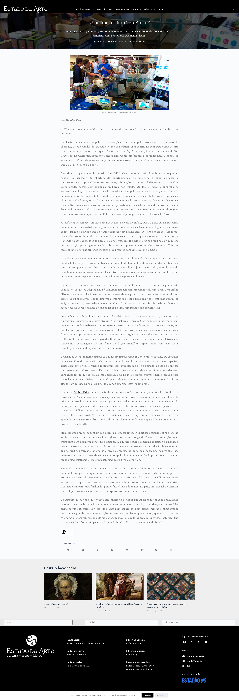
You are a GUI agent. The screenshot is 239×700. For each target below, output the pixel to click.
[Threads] (156, 550)
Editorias (148, 9)
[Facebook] (68, 550)
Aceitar (147, 695)
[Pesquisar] (234, 9)
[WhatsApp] (141, 550)
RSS (188, 665)
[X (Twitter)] (83, 550)
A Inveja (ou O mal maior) (56, 604)
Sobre (160, 9)
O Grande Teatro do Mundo (128, 9)
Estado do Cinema (105, 9)
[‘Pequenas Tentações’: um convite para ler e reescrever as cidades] (171, 586)
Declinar (161, 695)
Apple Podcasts (194, 661)
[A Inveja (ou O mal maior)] (68, 586)
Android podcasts (195, 656)
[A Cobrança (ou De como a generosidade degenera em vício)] (120, 586)
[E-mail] (171, 550)
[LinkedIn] (112, 550)
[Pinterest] (97, 550)
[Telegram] (127, 550)
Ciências (131, 41)
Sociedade (140, 41)
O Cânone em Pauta (85, 9)
